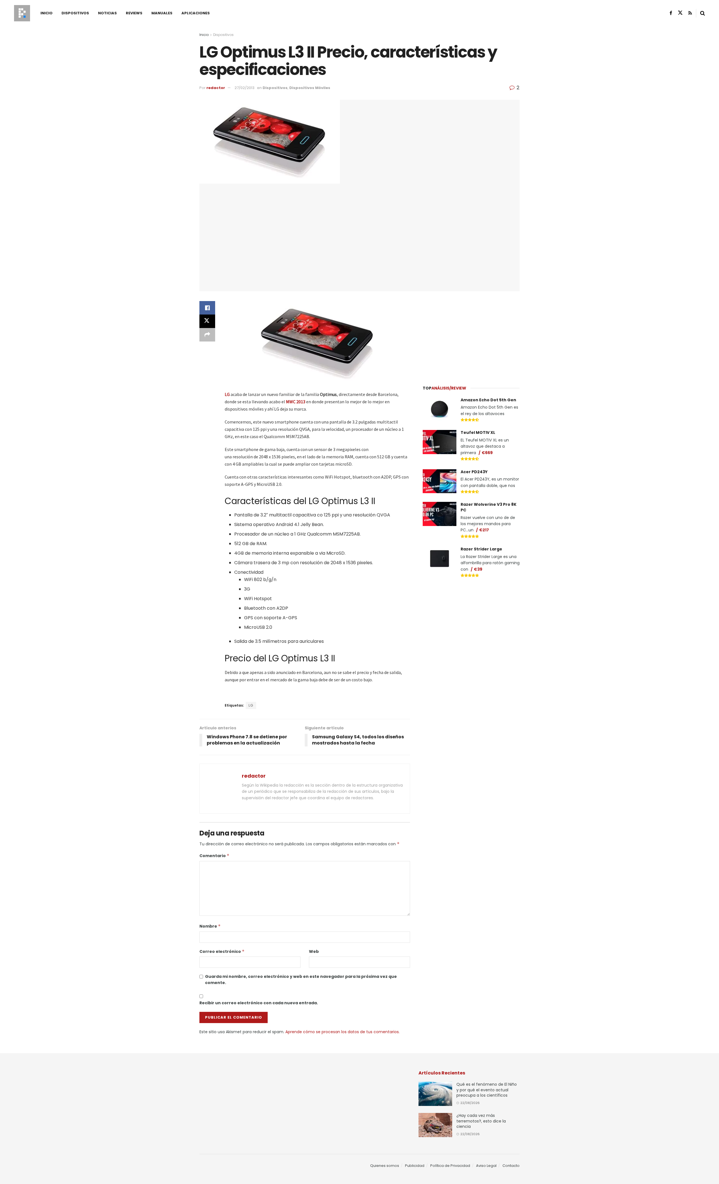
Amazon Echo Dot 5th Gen (488, 400)
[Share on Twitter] (207, 321)
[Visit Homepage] (22, 13)
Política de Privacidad (450, 1165)
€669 (487, 453)
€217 (484, 530)
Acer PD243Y (474, 472)
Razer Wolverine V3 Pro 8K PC (489, 507)
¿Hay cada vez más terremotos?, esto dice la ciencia (481, 1121)
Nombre (210, 926)
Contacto (511, 1165)
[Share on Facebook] (207, 308)
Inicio (46, 13)
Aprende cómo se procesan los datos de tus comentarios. (342, 1032)
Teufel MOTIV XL (478, 432)
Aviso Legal (486, 1165)
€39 (478, 569)
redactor (215, 87)
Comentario (214, 856)
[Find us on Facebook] (671, 13)
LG (251, 705)
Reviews (134, 13)
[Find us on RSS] (690, 13)
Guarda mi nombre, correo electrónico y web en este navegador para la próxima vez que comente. (301, 979)
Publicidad (414, 1165)
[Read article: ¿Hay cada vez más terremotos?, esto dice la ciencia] (435, 1125)
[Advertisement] (471, 335)
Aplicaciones (195, 13)
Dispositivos (75, 13)
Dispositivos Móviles (309, 87)
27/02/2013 (244, 87)
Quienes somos (384, 1165)
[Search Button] (702, 13)
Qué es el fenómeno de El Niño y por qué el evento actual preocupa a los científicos (486, 1089)
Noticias (107, 13)
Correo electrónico (222, 951)
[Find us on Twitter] (680, 13)
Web (314, 951)
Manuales (161, 13)
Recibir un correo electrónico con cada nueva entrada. (258, 1003)
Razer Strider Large (481, 549)
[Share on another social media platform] (207, 334)
